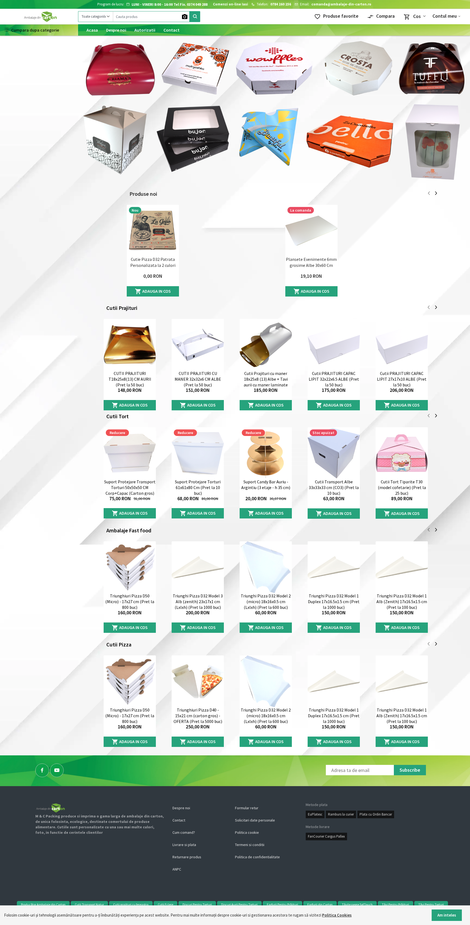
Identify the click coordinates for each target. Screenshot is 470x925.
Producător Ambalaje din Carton (43, 904)
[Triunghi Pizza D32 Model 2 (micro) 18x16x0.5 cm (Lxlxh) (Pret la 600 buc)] (266, 567)
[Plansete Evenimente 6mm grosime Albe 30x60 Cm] (311, 231)
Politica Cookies (337, 915)
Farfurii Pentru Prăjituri (282, 904)
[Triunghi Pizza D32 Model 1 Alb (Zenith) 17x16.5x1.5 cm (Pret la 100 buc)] (402, 567)
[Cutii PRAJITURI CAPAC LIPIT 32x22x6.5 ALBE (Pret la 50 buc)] (334, 345)
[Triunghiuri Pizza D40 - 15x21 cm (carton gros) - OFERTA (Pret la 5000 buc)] (198, 681)
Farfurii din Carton (320, 904)
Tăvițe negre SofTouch (357, 904)
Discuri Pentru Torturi (197, 904)
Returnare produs (186, 856)
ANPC (176, 869)
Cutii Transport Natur (89, 904)
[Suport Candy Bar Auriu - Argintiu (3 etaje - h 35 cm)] (266, 453)
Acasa (92, 30)
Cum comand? (183, 832)
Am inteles (446, 915)
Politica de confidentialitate (257, 856)
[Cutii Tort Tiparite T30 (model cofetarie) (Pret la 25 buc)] (402, 453)
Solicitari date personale (255, 820)
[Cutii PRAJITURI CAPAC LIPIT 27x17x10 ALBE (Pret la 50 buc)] (402, 345)
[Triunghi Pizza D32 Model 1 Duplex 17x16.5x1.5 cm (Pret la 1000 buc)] (334, 567)
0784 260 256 (280, 4)
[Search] (194, 16)
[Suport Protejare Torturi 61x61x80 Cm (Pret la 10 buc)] (198, 453)
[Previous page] (429, 194)
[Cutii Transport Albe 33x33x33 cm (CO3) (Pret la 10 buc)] (334, 453)
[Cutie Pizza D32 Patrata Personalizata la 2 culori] (153, 231)
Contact (171, 30)
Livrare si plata (184, 844)
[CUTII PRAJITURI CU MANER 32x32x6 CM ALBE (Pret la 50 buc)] (198, 345)
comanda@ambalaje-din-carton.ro (341, 4)
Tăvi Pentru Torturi (431, 904)
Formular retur (246, 807)
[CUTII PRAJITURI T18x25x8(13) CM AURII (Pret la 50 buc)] (130, 345)
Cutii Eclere (165, 904)
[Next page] (436, 194)
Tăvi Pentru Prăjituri (395, 904)
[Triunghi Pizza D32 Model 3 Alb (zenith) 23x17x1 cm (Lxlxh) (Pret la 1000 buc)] (198, 567)
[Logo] (39, 16)
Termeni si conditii (249, 844)
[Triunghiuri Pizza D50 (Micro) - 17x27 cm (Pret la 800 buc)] (130, 567)
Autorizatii (144, 30)
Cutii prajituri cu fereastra (131, 904)
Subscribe (410, 770)
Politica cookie (247, 832)
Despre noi (116, 30)
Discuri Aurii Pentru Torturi (239, 904)
